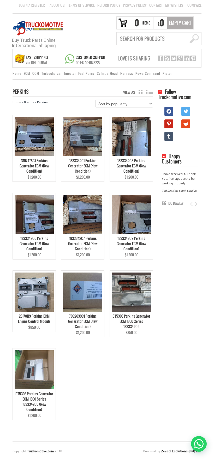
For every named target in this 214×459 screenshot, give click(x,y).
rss (167, 58)
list (149, 92)
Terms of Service (81, 5)
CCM (35, 73)
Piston (168, 73)
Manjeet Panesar (179, 203)
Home (17, 73)
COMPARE (194, 5)
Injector (70, 73)
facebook (160, 58)
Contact (156, 5)
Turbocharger (51, 73)
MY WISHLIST (175, 5)
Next (196, 204)
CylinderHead (107, 73)
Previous (192, 204)
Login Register (32, 5)
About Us (57, 5)
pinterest (193, 58)
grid (140, 92)
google (180, 58)
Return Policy (108, 5)
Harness (126, 73)
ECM (27, 73)
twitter (173, 58)
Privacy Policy (135, 5)
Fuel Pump (86, 73)
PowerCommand (147, 73)
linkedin (186, 58)
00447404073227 (88, 62)
